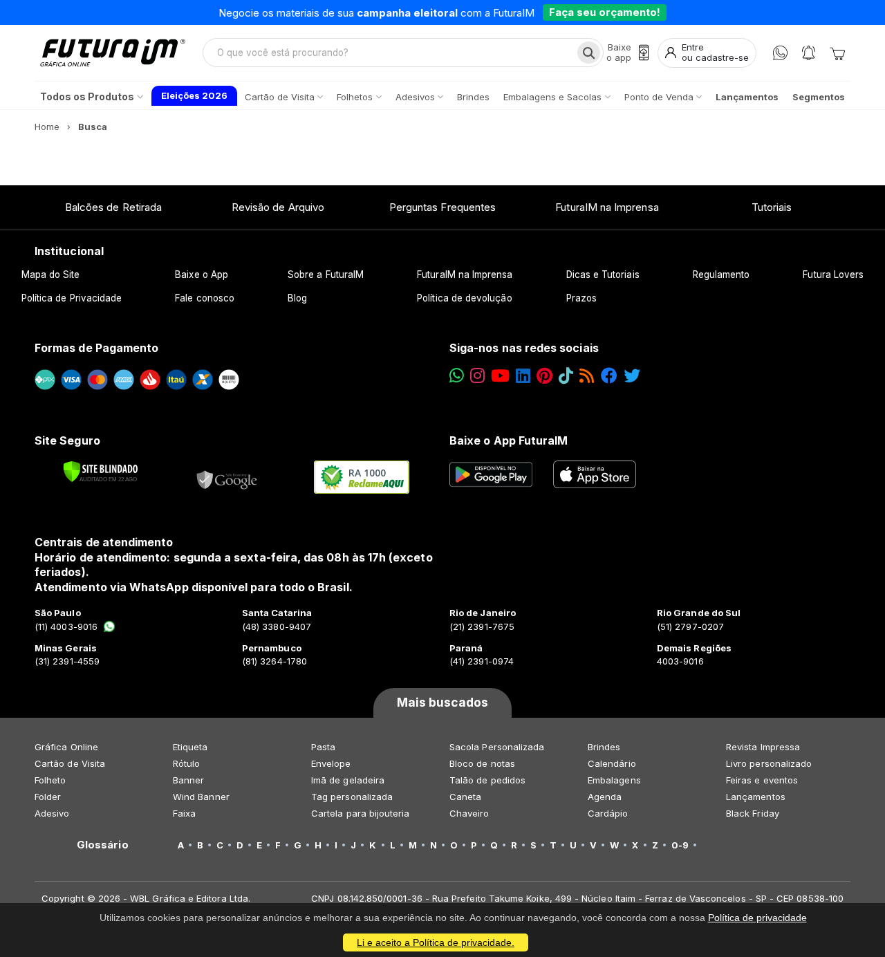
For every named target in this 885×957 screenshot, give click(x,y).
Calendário (612, 763)
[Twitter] (632, 375)
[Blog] (586, 375)
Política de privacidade (757, 917)
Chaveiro (469, 813)
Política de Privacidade (71, 298)
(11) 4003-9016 (66, 626)
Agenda (605, 796)
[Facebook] (609, 375)
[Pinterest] (544, 375)
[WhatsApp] (780, 53)
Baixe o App (201, 274)
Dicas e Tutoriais (603, 274)
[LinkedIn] (523, 375)
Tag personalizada (352, 796)
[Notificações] (808, 53)
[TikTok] (566, 375)
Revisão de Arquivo (278, 207)
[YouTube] (500, 375)
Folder (48, 796)
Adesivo (52, 813)
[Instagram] (477, 375)
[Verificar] (100, 472)
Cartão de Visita (70, 763)
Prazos (581, 298)
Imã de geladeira (347, 780)
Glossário (103, 845)
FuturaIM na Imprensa (606, 207)
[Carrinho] (837, 52)
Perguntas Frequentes (442, 207)
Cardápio (608, 813)
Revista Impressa (763, 746)
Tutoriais (772, 207)
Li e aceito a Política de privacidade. (435, 942)
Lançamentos (755, 796)
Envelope (331, 763)
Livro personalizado (769, 763)
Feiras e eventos (762, 780)
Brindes (604, 746)
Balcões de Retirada (113, 207)
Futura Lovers (833, 274)
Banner (188, 780)
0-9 (680, 845)
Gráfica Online (66, 746)
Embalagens (614, 780)
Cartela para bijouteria (360, 813)
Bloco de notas (482, 763)
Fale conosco (204, 298)
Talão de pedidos (487, 780)
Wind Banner (201, 796)
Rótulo (186, 763)
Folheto (50, 780)
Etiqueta (190, 746)
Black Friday (752, 813)
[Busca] (588, 52)
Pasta (323, 746)
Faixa (184, 813)
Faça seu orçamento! (604, 12)
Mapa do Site (50, 274)
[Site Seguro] (227, 477)
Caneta (465, 796)
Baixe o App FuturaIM (508, 440)
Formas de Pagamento (96, 348)
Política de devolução (464, 298)
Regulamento (721, 274)
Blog (297, 298)
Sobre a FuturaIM (326, 274)
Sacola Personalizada (496, 746)
